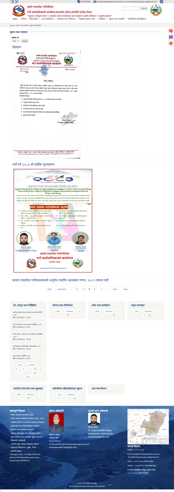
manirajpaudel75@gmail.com (63, 447)
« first (49, 289)
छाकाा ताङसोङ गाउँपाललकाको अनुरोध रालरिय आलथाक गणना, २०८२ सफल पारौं (60, 280)
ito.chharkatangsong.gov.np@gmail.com (143, 457)
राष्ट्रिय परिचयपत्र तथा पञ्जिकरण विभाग (25, 433)
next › (115, 289)
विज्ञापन (16, 47)
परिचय (23, 19)
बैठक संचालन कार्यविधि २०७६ (21, 356)
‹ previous (61, 289)
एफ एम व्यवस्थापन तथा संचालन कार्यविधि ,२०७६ (27, 324)
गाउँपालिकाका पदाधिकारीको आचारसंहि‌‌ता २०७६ (26, 346)
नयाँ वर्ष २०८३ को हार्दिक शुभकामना (33, 164)
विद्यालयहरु (34, 19)
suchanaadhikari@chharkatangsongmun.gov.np (69, 444)
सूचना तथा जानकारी (116, 19)
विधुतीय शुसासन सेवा (87, 19)
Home (12, 25)
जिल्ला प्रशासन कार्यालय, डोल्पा (22, 415)
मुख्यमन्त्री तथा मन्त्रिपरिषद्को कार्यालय (25, 426)
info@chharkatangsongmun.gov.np (146, 454)
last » (126, 289)
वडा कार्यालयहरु (48, 19)
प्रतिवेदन (101, 19)
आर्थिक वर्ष (15, 38)
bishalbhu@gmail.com (98, 437)
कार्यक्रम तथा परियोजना (66, 19)
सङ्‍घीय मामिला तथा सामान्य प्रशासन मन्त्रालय (28, 422)
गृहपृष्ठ (15, 19)
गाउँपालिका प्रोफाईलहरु (137, 19)
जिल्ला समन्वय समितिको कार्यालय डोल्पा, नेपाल (27, 418)
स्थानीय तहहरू (16, 451)
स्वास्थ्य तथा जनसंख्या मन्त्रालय (22, 430)
